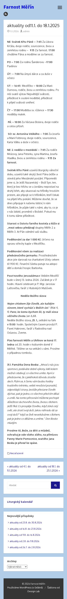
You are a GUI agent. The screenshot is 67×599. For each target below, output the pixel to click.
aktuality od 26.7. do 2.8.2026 (25, 547)
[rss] (6, 14)
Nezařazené (16, 453)
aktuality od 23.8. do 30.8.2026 (26, 522)
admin (26, 31)
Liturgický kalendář (20, 501)
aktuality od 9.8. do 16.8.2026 (25, 534)
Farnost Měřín (19, 7)
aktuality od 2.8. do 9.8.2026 (24, 541)
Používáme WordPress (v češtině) (25, 587)
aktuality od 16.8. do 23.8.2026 (25, 528)
